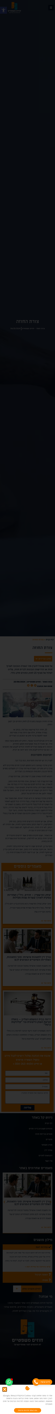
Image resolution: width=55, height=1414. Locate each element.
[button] (5, 1389)
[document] (27, 707)
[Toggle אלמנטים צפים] (9, 1382)
